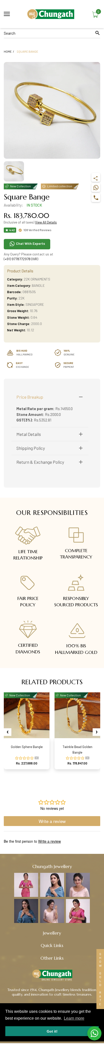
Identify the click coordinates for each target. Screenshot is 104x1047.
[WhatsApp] (95, 187)
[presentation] (7, 732)
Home (8, 51)
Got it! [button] (52, 1031)
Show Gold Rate (100, 979)
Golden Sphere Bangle (27, 747)
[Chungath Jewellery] (52, 14)
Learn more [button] (74, 1018)
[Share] (95, 177)
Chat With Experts (30, 243)
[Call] (95, 197)
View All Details (46, 222)
